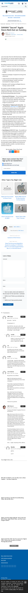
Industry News (20, 34)
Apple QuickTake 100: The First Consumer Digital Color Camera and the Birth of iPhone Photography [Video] (14, 540)
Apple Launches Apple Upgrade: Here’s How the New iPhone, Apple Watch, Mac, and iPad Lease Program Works (13, 519)
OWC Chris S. (11, 33)
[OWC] (14, 11)
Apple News (13, 34)
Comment (5, 259)
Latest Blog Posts (7, 163)
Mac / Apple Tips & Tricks (8, 15)
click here (16, 586)
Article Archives (16, 17)
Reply (22, 316)
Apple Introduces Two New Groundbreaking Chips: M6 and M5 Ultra (12, 498)
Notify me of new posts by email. (13, 300)
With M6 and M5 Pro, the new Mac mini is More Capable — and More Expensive (13, 478)
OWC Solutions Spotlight (20, 15)
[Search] (25, 7)
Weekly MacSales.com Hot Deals (11, 165)
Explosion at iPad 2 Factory (14, 237)
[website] (9, 230)
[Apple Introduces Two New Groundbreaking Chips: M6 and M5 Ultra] (14, 489)
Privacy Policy (12, 589)
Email (4, 286)
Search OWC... (5, 6)
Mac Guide (10, 17)
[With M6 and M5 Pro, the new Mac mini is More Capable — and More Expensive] (14, 469)
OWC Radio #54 (14, 106)
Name (4, 280)
